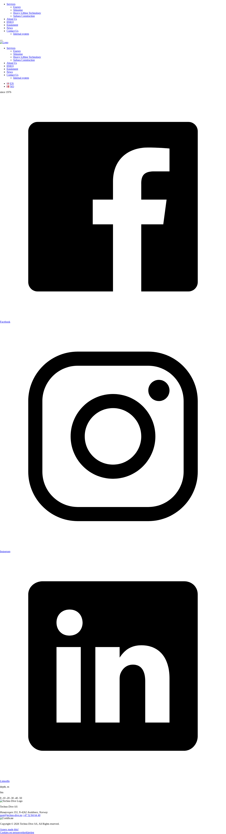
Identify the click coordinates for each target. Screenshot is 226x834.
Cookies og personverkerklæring (17, 832)
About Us (12, 19)
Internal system (21, 33)
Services (11, 4)
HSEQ (10, 22)
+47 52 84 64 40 (31, 815)
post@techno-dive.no (11, 815)
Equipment (12, 24)
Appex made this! (9, 829)
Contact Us (12, 30)
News (10, 27)
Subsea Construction (24, 16)
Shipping (18, 10)
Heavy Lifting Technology (27, 13)
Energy (17, 7)
